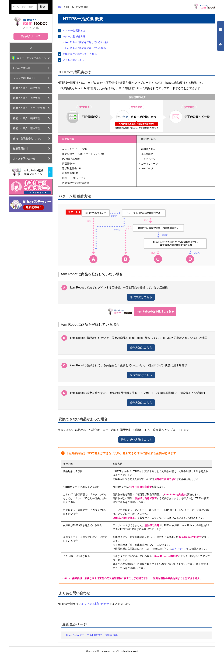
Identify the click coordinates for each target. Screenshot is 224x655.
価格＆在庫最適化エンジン (28, 138)
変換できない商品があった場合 (80, 54)
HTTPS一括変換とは (74, 30)
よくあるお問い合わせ (95, 603)
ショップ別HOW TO (24, 78)
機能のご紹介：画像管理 (26, 118)
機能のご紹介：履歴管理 (26, 98)
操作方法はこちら (141, 297)
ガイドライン (179, 548)
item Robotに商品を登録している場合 (85, 48)
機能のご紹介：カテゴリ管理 (29, 108)
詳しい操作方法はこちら (136, 439)
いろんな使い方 (21, 68)
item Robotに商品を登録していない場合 (86, 42)
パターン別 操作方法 (74, 36)
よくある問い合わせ (24, 158)
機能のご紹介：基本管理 (26, 128)
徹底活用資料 (20, 148)
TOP (30, 47)
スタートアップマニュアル (31, 57)
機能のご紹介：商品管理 (26, 88)
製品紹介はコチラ (30, 36)
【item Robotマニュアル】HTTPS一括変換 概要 (91, 635)
